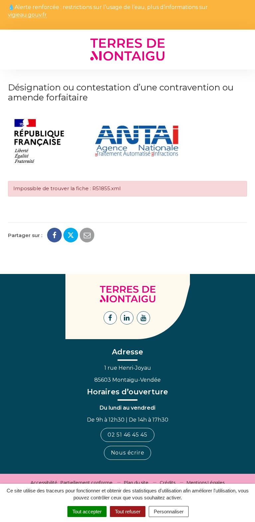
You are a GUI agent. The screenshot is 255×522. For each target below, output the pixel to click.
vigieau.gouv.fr (27, 15)
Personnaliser (169, 511)
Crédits (167, 482)
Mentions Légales (205, 482)
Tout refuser (127, 511)
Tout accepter (87, 511)
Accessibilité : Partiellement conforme (72, 482)
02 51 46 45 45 (127, 435)
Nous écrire (127, 453)
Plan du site (136, 482)
